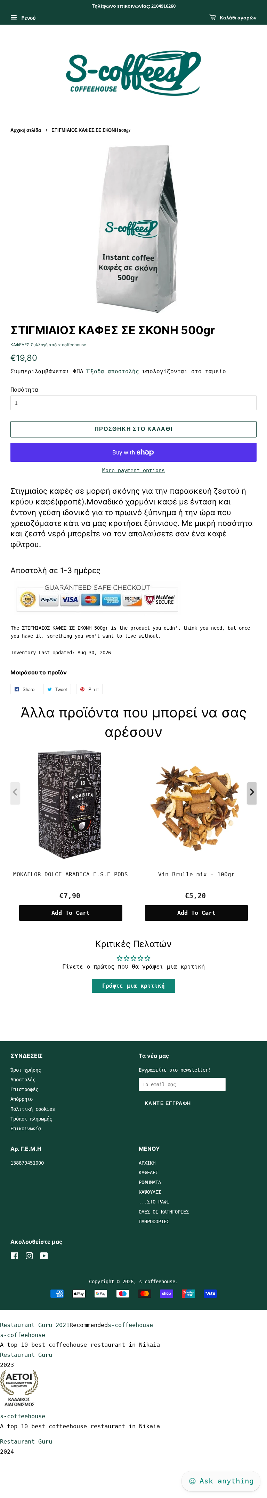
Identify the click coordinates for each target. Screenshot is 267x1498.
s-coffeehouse (157, 1281)
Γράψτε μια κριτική (133, 985)
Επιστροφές (24, 1089)
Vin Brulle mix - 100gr (196, 874)
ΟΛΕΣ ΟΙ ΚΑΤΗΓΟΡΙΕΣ (164, 1212)
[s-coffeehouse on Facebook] (14, 1257)
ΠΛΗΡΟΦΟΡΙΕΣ (154, 1221)
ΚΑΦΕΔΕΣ (148, 1172)
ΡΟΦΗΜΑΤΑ (150, 1182)
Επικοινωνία (25, 1128)
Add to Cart (70, 913)
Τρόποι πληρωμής (31, 1119)
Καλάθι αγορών (238, 18)
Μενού (27, 17)
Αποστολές (22, 1079)
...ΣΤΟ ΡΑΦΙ (154, 1202)
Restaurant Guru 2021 (35, 1324)
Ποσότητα (24, 389)
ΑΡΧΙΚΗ (147, 1163)
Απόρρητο (21, 1099)
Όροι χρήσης (25, 1070)
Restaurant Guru (26, 1354)
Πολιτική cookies (32, 1109)
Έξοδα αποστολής (113, 371)
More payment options (133, 470)
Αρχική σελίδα (25, 130)
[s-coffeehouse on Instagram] (29, 1257)
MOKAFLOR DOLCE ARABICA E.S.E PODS (70, 874)
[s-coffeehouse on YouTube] (44, 1257)
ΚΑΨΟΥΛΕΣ (150, 1192)
